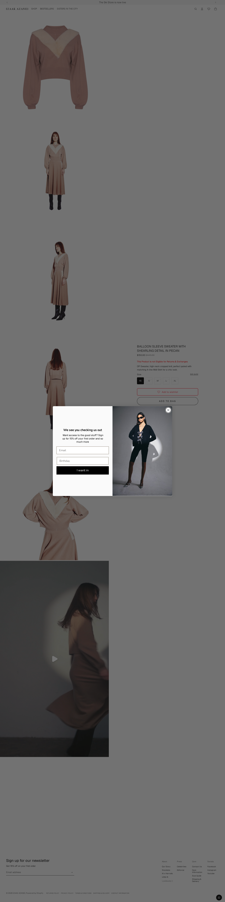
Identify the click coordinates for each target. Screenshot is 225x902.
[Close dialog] (168, 410)
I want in (83, 470)
